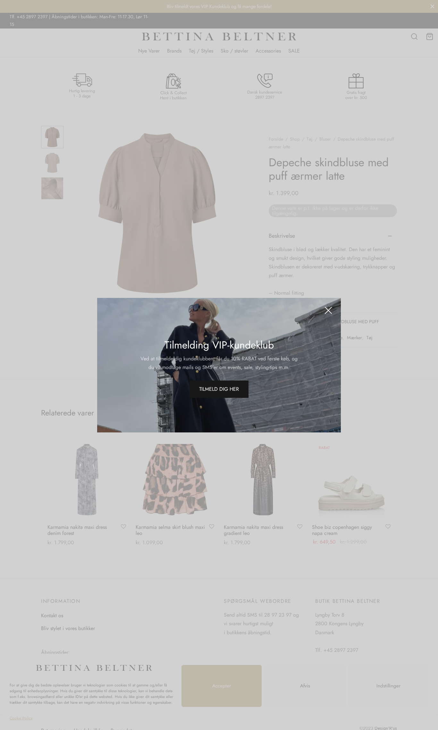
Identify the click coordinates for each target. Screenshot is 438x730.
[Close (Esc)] (328, 310)
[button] (219, 389)
